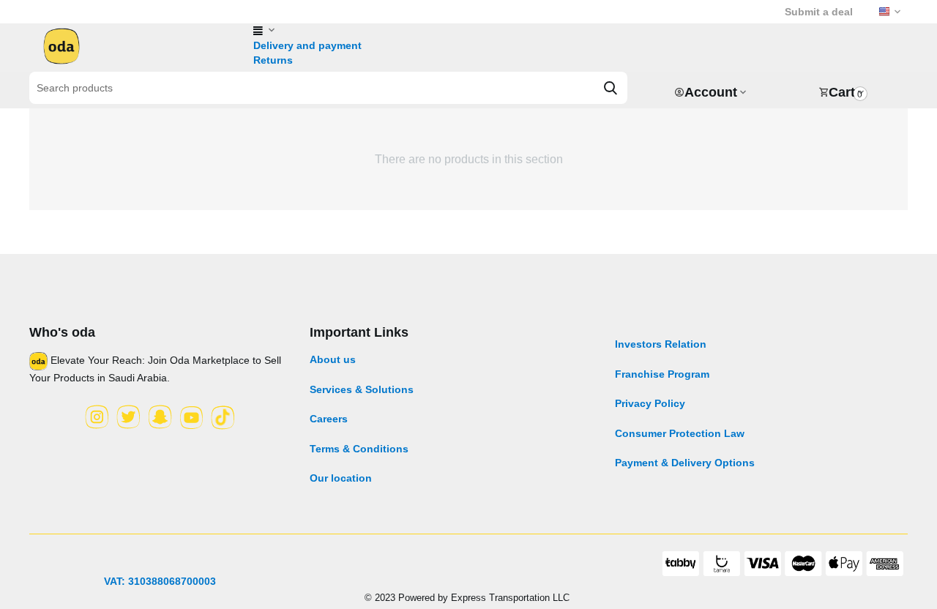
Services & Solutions (362, 389)
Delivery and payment (307, 45)
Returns (273, 60)
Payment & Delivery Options (685, 462)
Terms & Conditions (359, 449)
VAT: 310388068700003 (160, 581)
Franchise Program (662, 374)
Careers (329, 419)
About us (333, 359)
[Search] (610, 88)
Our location (341, 478)
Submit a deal (819, 12)
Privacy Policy (650, 403)
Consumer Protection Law (679, 433)
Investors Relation (660, 344)
